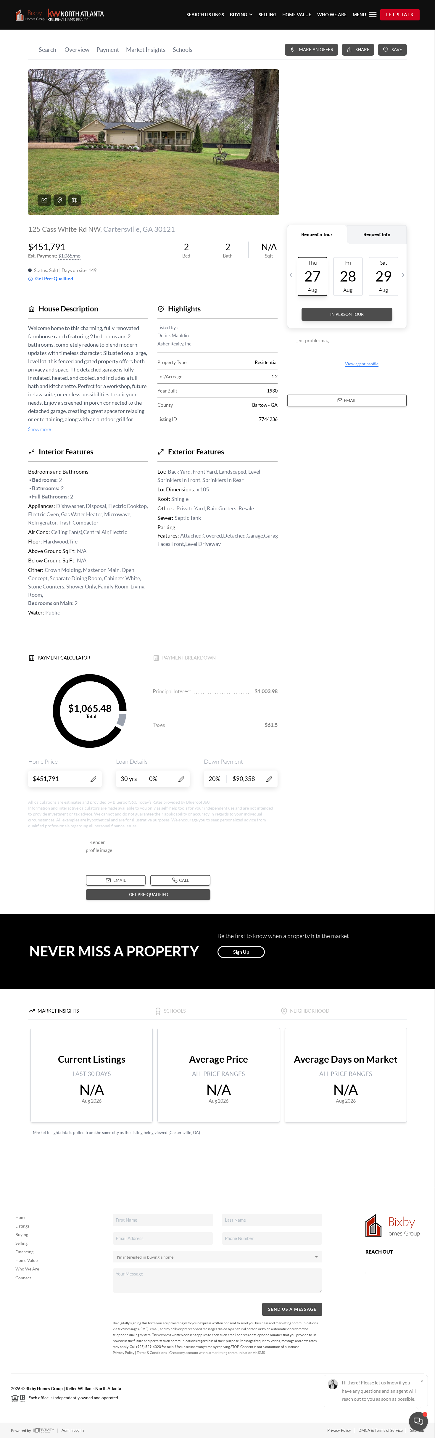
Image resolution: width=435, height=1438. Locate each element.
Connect (23, 1277)
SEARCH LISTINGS (205, 14)
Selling (21, 1243)
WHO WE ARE (332, 14)
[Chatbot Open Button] (418, 1421)
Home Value (26, 1260)
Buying (21, 1234)
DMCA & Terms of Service (380, 1430)
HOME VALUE (296, 14)
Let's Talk (400, 14)
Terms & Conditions (152, 1353)
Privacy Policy (123, 1353)
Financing (24, 1251)
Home (20, 1217)
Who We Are (27, 1269)
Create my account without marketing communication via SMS (217, 1353)
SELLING (267, 14)
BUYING (238, 14)
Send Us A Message (292, 1309)
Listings (22, 1226)
